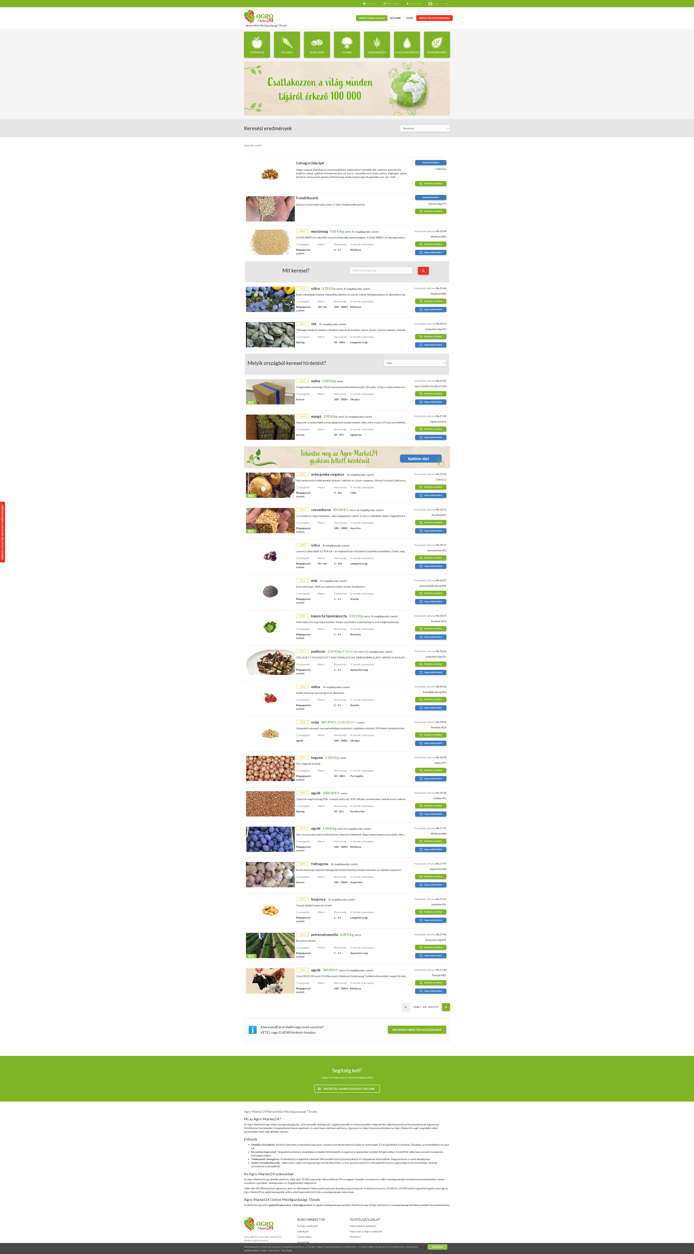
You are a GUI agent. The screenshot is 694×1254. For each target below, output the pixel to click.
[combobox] (425, 128)
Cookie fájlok (304, 1236)
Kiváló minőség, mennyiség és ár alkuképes (320, 692)
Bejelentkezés (392, 3)
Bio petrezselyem (306, 940)
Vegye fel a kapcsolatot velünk (349, 1088)
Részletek (286, 1250)
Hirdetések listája (372, 18)
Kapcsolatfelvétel (433, 252)
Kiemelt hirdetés (431, 162)
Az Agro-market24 (307, 1225)
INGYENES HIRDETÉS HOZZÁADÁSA (417, 1029)
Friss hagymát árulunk (308, 763)
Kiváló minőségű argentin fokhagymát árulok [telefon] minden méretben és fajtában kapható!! (348, 869)
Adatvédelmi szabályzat (363, 1225)
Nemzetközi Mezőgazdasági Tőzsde (266, 25)
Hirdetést (355, 1236)
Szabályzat (303, 1231)
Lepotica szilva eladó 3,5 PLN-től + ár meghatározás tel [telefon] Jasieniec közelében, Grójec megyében (354, 551)
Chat (410, 18)
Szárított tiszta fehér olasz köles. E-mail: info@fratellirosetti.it (330, 204)
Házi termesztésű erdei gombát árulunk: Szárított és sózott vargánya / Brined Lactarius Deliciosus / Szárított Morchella (362, 480)
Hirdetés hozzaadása (434, 18)
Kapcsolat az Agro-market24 (366, 1231)
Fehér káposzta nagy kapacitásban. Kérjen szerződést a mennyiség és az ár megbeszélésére (347, 622)
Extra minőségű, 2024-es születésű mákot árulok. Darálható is (330, 586)
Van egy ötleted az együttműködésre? (2, 532)
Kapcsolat (371, 3)
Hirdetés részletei (433, 183)
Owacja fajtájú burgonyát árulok (314, 905)
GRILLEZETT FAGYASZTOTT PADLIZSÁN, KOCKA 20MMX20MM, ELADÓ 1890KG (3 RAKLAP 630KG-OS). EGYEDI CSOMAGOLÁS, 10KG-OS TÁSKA (382, 657)
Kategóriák (303, 1242)
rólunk (395, 18)
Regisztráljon (415, 3)
